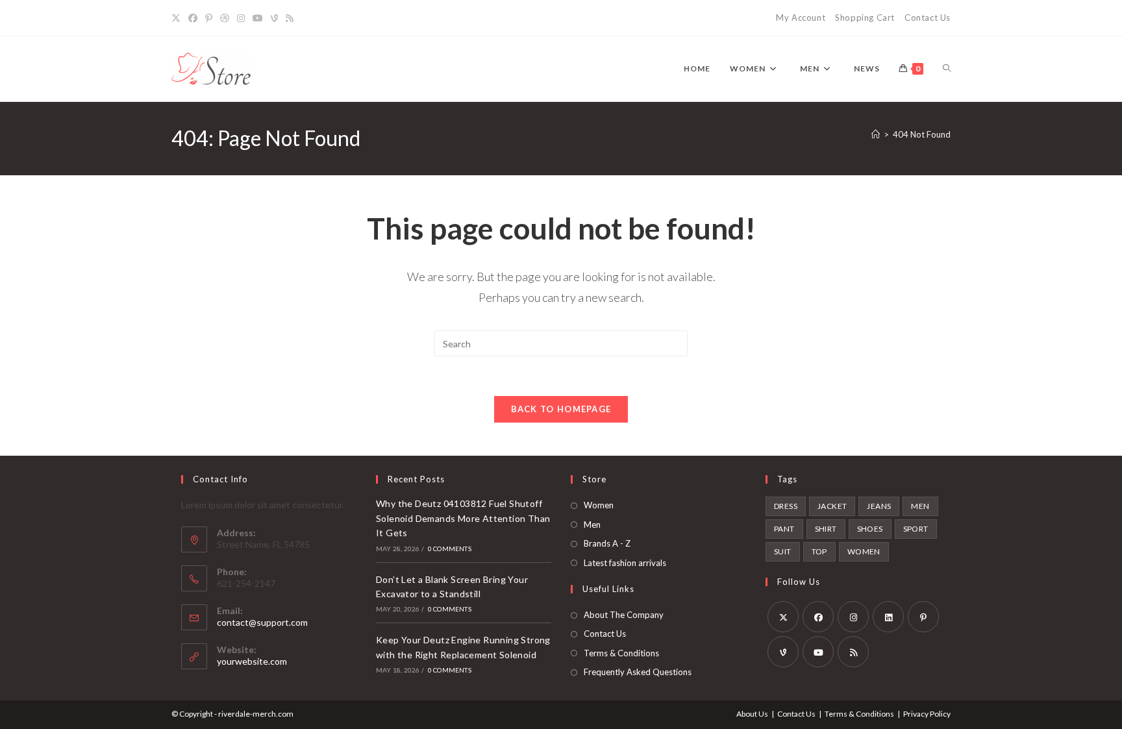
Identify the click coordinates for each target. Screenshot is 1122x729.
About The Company (624, 615)
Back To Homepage (561, 409)
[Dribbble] (224, 18)
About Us (752, 714)
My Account (800, 17)
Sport (916, 529)
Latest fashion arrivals (625, 563)
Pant (784, 529)
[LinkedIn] (888, 616)
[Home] (875, 134)
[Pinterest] (208, 18)
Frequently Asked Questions (638, 672)
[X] (177, 18)
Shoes (870, 529)
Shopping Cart (865, 17)
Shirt (826, 529)
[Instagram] (241, 18)
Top (819, 551)
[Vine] (274, 18)
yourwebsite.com (252, 661)
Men (592, 524)
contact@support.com (262, 622)
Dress (785, 506)
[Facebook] (192, 18)
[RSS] (289, 18)
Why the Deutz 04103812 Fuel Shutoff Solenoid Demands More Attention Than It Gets (463, 518)
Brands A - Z (607, 543)
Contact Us (927, 17)
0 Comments (449, 548)
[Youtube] (258, 18)
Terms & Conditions (621, 653)
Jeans (879, 506)
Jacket (832, 506)
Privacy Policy (927, 714)
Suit (783, 551)
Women (599, 505)
